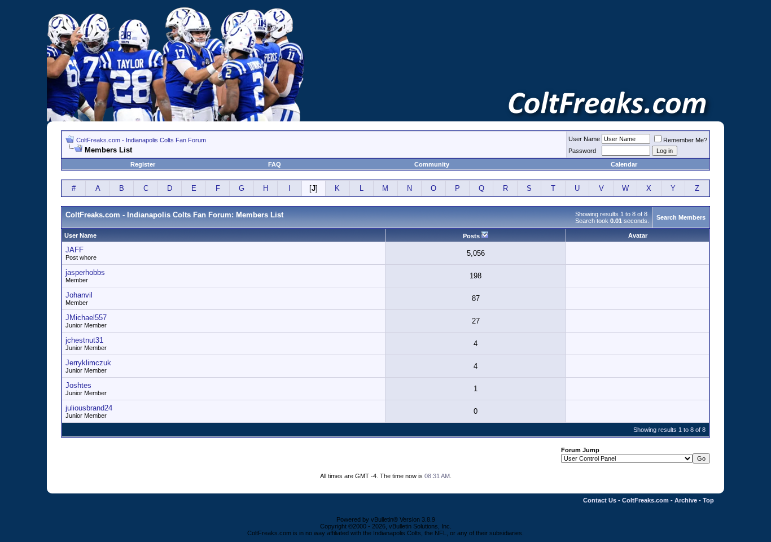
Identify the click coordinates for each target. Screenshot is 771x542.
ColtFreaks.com (645, 500)
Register (142, 164)
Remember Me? (685, 140)
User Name (584, 139)
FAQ (274, 164)
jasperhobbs (85, 272)
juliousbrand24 (88, 408)
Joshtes (78, 385)
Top (708, 500)
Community (431, 164)
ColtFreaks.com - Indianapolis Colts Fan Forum (141, 140)
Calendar (624, 164)
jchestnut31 (84, 340)
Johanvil (79, 295)
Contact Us (599, 500)
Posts (471, 236)
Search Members (681, 217)
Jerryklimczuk (88, 363)
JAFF (74, 250)
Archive (685, 500)
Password (582, 150)
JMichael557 (86, 317)
